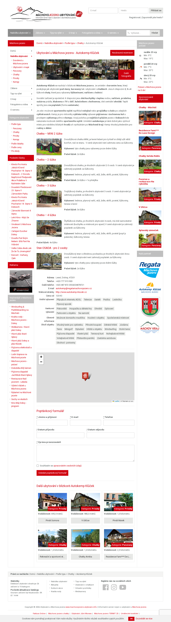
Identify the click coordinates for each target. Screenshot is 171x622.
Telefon (108, 417)
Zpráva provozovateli (49, 442)
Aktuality (54, 585)
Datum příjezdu (45, 429)
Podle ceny (16, 147)
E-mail (74, 417)
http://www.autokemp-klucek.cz (71, 292)
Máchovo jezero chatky (58, 613)
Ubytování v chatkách (84, 585)
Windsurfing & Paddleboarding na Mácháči (20, 310)
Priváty (16, 78)
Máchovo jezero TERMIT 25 (106, 613)
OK (131, 619)
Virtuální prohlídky (83, 588)
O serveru (112, 33)
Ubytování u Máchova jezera (55, 53)
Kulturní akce (57, 588)
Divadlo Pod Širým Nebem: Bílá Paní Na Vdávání (20, 241)
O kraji (72, 33)
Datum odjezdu (95, 429)
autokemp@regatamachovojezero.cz (74, 288)
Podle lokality (17, 144)
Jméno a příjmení (47, 417)
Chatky (16, 74)
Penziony (17, 71)
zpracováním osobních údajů (67, 465)
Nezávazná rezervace (122, 52)
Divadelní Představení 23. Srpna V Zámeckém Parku (21, 190)
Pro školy (15, 151)
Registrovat (134, 17)
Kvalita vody (56, 591)
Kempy (16, 82)
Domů (13, 51)
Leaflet (116, 401)
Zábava (39, 33)
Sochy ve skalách (19, 399)
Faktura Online (39, 613)
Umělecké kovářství (129, 613)
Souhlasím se (60, 465)
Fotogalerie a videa (91, 33)
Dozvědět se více (144, 618)
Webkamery (80, 591)
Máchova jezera (139, 607)
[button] (87, 377)
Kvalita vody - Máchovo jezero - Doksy (19, 320)
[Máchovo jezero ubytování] (45, 14)
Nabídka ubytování (19, 33)
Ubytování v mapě (21, 67)
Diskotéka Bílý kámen (21, 368)
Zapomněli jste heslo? (152, 17)
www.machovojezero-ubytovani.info (81, 607)
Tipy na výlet (56, 33)
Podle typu (16, 124)
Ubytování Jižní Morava (81, 613)
